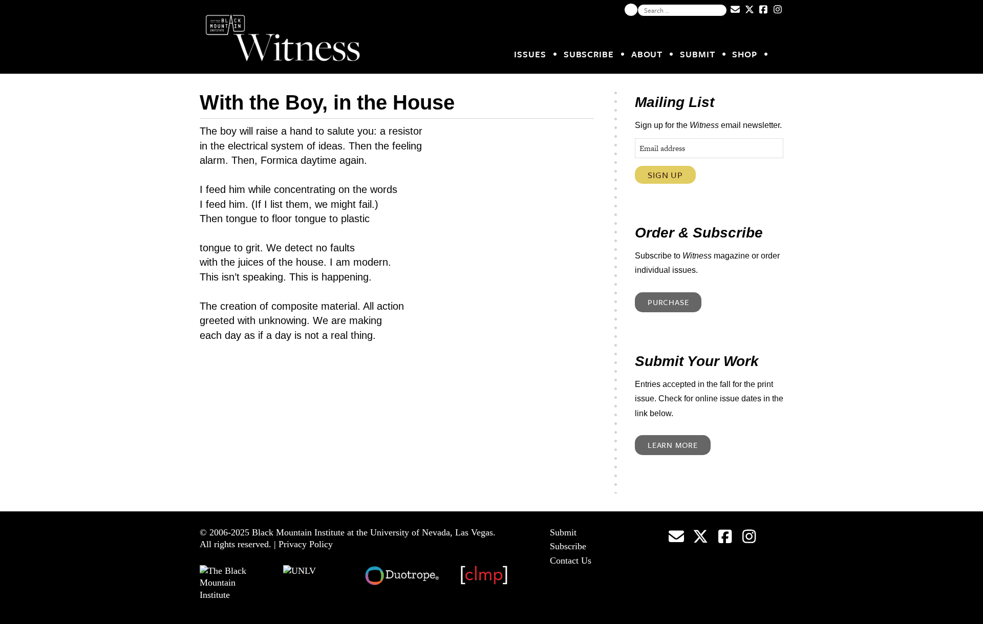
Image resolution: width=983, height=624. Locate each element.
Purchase (668, 302)
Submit (697, 54)
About (647, 54)
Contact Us (570, 560)
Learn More (673, 444)
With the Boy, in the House (327, 102)
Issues (530, 54)
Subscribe (589, 54)
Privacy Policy (306, 544)
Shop (744, 54)
